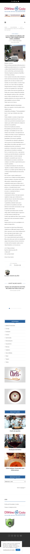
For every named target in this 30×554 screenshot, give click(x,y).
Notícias (7, 346)
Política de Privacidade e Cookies (12, 504)
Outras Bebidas (13, 27)
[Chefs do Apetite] (15, 416)
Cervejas (7, 328)
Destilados (8, 331)
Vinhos (7, 362)
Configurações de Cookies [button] (9, 549)
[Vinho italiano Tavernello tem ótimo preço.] (15, 453)
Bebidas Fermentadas (10, 325)
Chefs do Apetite (15, 431)
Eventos (7, 334)
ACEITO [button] (18, 549)
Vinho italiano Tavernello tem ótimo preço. (15, 469)
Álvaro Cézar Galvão (17, 40)
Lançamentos (9, 343)
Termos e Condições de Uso (11, 507)
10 (20, 308)
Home (6, 27)
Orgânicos (8, 350)
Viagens (7, 359)
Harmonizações (9, 340)
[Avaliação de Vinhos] (15, 434)
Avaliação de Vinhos (15, 449)
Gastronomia (8, 337)
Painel (7, 356)
